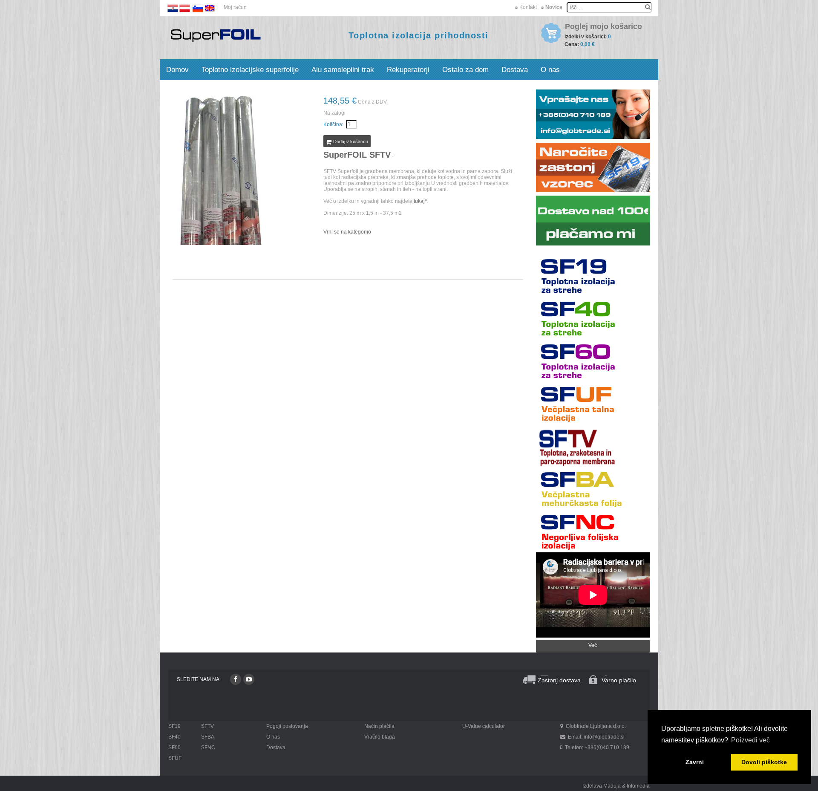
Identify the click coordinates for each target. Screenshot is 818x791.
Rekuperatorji (408, 70)
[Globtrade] (215, 35)
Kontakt (528, 7)
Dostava (514, 70)
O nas (550, 70)
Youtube (248, 679)
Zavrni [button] (695, 762)
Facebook (235, 679)
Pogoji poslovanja (287, 726)
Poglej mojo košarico (603, 27)
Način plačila (379, 726)
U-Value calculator (483, 726)
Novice (553, 7)
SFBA (207, 737)
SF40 (174, 737)
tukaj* (420, 201)
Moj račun (235, 7)
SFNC (208, 748)
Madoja (612, 786)
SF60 (174, 748)
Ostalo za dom (465, 70)
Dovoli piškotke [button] (764, 762)
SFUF (174, 758)
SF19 (174, 726)
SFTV (207, 726)
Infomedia (638, 786)
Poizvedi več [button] (750, 740)
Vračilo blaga (379, 737)
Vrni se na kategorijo (347, 232)
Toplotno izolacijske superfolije (250, 70)
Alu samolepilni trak (342, 70)
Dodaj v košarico (350, 141)
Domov (177, 70)
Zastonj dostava (559, 680)
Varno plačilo (619, 680)
